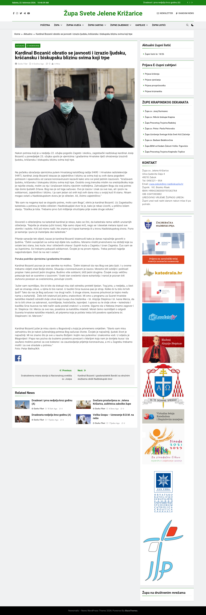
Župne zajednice (119, 25)
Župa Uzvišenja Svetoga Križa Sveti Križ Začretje (167, 134)
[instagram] (17, 13)
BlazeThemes (131, 610)
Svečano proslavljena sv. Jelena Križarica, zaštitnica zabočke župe (149, 3)
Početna (45, 25)
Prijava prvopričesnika (155, 85)
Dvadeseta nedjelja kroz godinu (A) (51, 414)
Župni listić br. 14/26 (154, 54)
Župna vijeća (73, 25)
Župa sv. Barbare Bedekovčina (159, 140)
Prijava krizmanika (153, 91)
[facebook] (13, 13)
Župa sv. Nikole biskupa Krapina (160, 117)
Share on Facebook (18, 358)
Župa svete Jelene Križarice (103, 13)
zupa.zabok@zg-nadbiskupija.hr (166, 184)
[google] (24, 13)
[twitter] (21, 13)
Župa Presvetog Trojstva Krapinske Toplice (165, 152)
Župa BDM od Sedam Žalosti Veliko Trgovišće (166, 146)
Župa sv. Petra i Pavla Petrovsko (160, 128)
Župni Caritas (95, 25)
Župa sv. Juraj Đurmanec (156, 111)
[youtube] (28, 13)
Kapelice (140, 25)
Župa (56, 25)
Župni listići (159, 25)
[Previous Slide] (188, 2)
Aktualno (20, 45)
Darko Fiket (22, 63)
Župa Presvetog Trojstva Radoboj (160, 123)
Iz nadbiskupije (33, 45)
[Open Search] (187, 25)
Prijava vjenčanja (153, 80)
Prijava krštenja (152, 74)
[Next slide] (192, 2)
